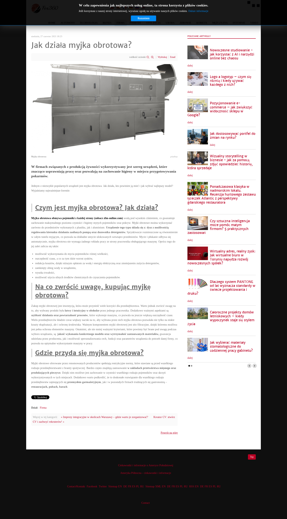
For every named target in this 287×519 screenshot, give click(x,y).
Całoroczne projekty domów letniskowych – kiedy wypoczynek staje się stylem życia (220, 318)
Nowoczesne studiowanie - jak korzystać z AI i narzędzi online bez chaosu (232, 54)
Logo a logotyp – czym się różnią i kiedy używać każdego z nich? (230, 81)
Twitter (103, 486)
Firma (43, 407)
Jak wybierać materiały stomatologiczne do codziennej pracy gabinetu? (231, 347)
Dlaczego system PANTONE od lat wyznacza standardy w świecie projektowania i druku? (221, 288)
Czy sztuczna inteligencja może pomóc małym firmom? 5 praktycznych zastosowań (218, 227)
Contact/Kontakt (75, 486)
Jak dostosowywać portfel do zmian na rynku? (232, 136)
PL (137, 486)
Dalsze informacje (198, 11)
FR (129, 486)
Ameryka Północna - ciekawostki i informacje (145, 473)
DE (125, 486)
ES (133, 486)
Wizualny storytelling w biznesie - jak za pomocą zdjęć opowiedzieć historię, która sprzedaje (220, 162)
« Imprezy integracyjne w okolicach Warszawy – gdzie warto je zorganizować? (104, 417)
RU (142, 486)
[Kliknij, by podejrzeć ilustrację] (104, 108)
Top (252, 456)
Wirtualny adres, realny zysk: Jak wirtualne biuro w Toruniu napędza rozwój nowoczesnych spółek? (221, 257)
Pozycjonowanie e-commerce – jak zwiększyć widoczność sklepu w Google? (219, 109)
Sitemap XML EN (155, 486)
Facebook (92, 486)
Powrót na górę (169, 432)
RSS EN (194, 486)
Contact (145, 502)
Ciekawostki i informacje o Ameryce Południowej (145, 465)
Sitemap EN (115, 486)
